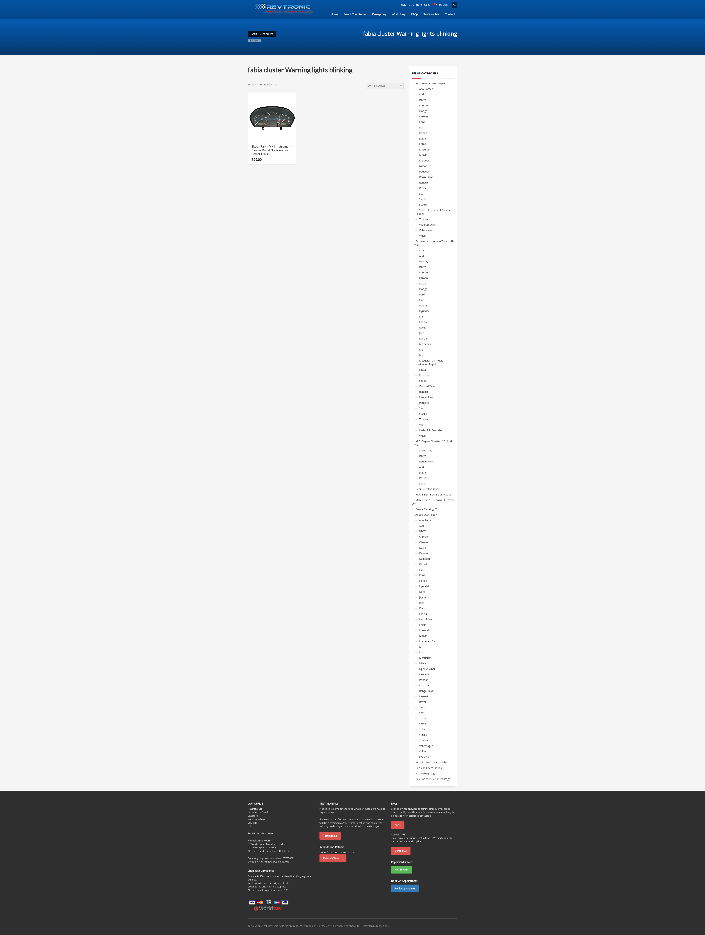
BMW (422, 100)
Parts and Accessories (428, 768)
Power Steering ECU (427, 509)
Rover (422, 188)
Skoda (422, 199)
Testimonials (330, 835)
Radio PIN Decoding (431, 430)
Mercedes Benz (428, 641)
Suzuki (423, 204)
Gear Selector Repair (427, 489)
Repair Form (401, 869)
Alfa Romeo (426, 89)
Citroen (423, 116)
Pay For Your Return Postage (432, 779)
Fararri (423, 305)
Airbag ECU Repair (426, 514)
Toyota (423, 219)
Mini (421, 355)
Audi (421, 94)
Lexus (422, 327)
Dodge (423, 111)
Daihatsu (424, 558)
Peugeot (424, 171)
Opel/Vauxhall (427, 669)
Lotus (422, 144)
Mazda (423, 155)
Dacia (422, 283)
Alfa (421, 250)
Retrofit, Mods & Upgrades (431, 762)
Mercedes (425, 160)
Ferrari (423, 564)
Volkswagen (426, 230)
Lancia (423, 322)
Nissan (423, 166)
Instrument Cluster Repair (430, 83)
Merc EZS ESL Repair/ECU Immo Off (433, 501)
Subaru (423, 729)
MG (421, 349)
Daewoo (424, 553)
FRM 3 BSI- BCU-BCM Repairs (433, 494)
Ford (422, 122)
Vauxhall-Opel (427, 224)
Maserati (424, 149)
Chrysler (424, 105)
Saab (422, 483)
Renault (423, 182)
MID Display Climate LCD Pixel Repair (432, 443)
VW (421, 424)
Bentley (423, 261)
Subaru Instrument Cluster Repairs (432, 211)
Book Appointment (405, 888)
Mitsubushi (425, 658)
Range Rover (426, 177)
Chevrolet (425, 757)
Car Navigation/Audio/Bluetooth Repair (433, 243)
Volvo (422, 235)
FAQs (398, 825)
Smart (422, 724)
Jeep (421, 333)
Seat (421, 193)
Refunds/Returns (333, 858)
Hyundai (424, 311)
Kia (421, 316)
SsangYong (425, 450)
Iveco (422, 591)
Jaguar (423, 138)
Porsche (424, 375)
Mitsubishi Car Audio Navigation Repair (429, 362)
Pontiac (423, 680)
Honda (423, 133)
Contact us (401, 850)
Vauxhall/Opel (427, 386)
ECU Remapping (425, 773)
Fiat (421, 127)
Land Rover (426, 619)
